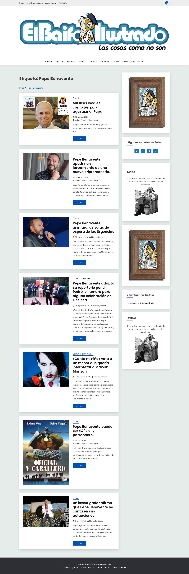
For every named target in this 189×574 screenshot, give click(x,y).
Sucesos (93, 61)
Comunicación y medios (133, 61)
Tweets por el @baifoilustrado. (140, 303)
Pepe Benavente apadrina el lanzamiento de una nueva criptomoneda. (91, 165)
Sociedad (104, 61)
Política (82, 61)
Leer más (79, 138)
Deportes (59, 61)
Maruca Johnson (98, 237)
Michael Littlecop (96, 521)
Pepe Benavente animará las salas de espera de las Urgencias (93, 227)
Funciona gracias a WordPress (77, 567)
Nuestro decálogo (34, 3)
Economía (71, 61)
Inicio (21, 3)
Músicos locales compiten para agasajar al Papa (87, 107)
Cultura (48, 61)
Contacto (63, 3)
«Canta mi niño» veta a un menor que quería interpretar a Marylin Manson (92, 365)
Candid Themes (119, 567)
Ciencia (115, 61)
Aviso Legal (50, 3)
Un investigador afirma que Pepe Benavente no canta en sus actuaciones (93, 509)
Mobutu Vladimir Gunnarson (86, 120)
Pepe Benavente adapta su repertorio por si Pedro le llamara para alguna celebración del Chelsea (93, 291)
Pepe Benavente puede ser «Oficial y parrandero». (92, 430)
